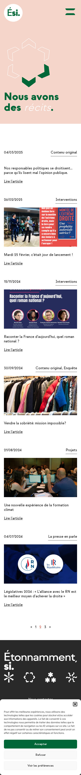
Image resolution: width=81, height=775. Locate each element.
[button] (75, 704)
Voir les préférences (41, 766)
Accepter (40, 744)
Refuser (41, 755)
